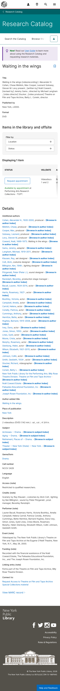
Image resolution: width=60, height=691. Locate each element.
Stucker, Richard (10, 363)
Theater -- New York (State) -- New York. (22, 446)
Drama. (5, 458)
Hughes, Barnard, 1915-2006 (16, 321)
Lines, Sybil (7, 335)
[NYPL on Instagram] (47, 625)
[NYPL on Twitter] (41, 625)
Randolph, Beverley (11, 279)
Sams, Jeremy (9, 248)
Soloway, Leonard (10, 234)
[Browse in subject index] (36, 432)
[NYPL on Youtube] (54, 625)
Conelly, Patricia (10, 310)
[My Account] (28, 4)
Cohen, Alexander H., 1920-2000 (18, 220)
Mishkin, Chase (9, 227)
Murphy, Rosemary (11, 342)
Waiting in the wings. (12, 403)
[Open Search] (45, 4)
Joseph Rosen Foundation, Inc (16, 393)
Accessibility (51, 632)
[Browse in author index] (41, 227)
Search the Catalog (15, 38)
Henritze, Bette (9, 317)
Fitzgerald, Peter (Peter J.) (15, 272)
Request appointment (17, 181)
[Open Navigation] (54, 4)
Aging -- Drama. (10, 435)
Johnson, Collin (9, 356)
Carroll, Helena (9, 306)
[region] (30, 181)
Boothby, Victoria (10, 299)
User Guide (30, 50)
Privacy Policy (50, 637)
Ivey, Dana (7, 327)
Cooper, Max (8, 230)
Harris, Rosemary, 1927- (13, 292)
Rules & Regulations (47, 642)
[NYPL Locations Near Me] (37, 4)
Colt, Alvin (7, 262)
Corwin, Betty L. (9, 370)
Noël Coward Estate (11, 383)
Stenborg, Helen (10, 345)
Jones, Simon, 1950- (12, 331)
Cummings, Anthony (11, 313)
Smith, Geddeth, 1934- (13, 359)
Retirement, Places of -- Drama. (17, 439)
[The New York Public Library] (4, 4)
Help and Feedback (48, 688)
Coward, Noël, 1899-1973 (14, 241)
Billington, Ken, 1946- (12, 265)
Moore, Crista (8, 338)
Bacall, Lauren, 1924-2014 (14, 285)
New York (7, 413)
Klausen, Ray (8, 258)
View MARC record (12, 592)
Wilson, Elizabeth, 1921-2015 (16, 349)
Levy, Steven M (9, 237)
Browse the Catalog (43, 38)
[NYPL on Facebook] (34, 625)
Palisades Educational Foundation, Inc (20, 387)
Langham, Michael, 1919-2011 (16, 251)
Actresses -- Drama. (11, 432)
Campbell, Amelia (10, 302)
